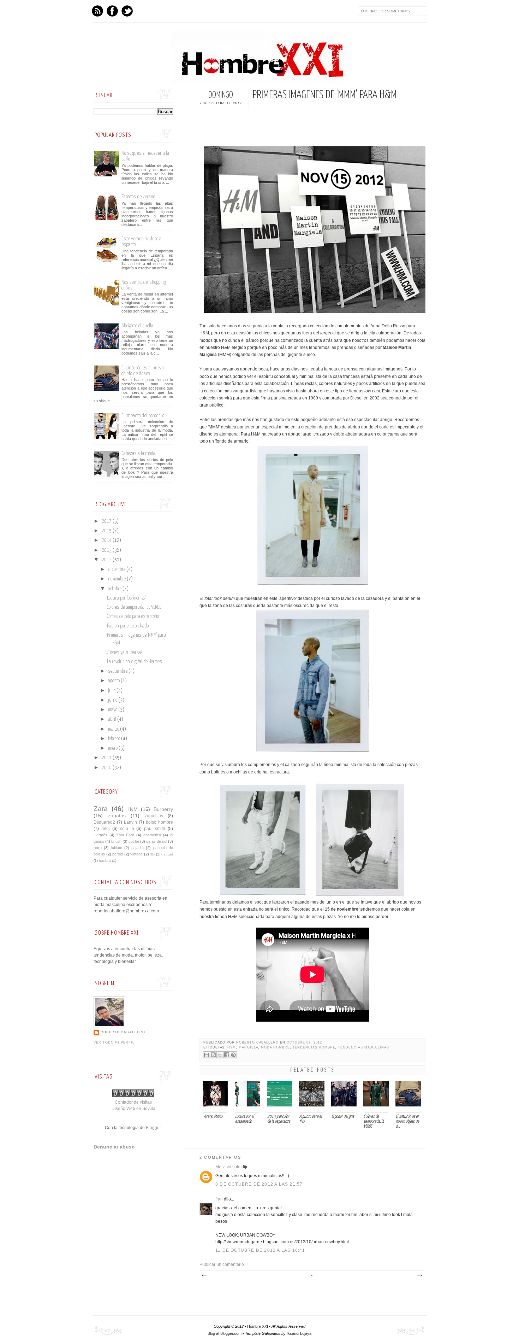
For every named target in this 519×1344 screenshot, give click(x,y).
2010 (107, 767)
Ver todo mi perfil (114, 1042)
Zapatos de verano (138, 196)
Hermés (100, 835)
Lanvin (130, 822)
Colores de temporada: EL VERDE (134, 607)
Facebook (112, 11)
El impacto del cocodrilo (142, 415)
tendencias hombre (314, 1047)
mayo (113, 709)
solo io (127, 828)
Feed (97, 11)
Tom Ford (125, 835)
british (116, 841)
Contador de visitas (133, 1102)
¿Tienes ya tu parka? (124, 652)
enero (113, 748)
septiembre (118, 671)
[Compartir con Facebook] (226, 1054)
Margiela (248, 1047)
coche (134, 841)
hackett (105, 861)
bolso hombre (159, 822)
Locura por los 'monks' (126, 598)
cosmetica (152, 835)
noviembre (117, 579)
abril (112, 719)
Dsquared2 (104, 822)
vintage (136, 854)
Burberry (163, 809)
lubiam (116, 848)
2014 (107, 540)
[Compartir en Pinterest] (233, 1054)
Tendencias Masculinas (363, 1047)
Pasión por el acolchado (128, 626)
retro (98, 848)
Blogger (153, 1127)
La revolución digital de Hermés (134, 661)
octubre (115, 588)
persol (117, 854)
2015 (107, 530)
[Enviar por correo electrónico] (206, 1054)
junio (113, 700)
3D (152, 854)
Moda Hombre (275, 1047)
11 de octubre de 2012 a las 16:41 (260, 1250)
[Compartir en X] (219, 1054)
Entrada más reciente (204, 1275)
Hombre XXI (257, 1326)
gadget (167, 854)
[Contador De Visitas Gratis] (133, 1095)
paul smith (154, 828)
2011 (107, 757)
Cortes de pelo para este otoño (133, 616)
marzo (114, 729)
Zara (101, 808)
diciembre (117, 569)
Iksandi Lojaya (299, 1333)
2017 (107, 521)
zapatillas (154, 815)
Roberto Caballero (258, 1042)
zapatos (117, 815)
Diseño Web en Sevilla (133, 1108)
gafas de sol (156, 841)
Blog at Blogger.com (224, 1333)
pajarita (137, 848)
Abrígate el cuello (137, 325)
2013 (107, 550)
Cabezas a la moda (138, 453)
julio (112, 690)
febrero (114, 738)
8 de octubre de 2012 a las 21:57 (259, 1184)
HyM (231, 1047)
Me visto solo (227, 1166)
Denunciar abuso (114, 1147)
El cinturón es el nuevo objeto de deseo (142, 370)
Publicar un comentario (221, 1264)
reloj (105, 828)
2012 (107, 559)
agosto (114, 680)
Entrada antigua (419, 1275)
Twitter (127, 11)
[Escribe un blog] (213, 1054)
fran (219, 1199)
